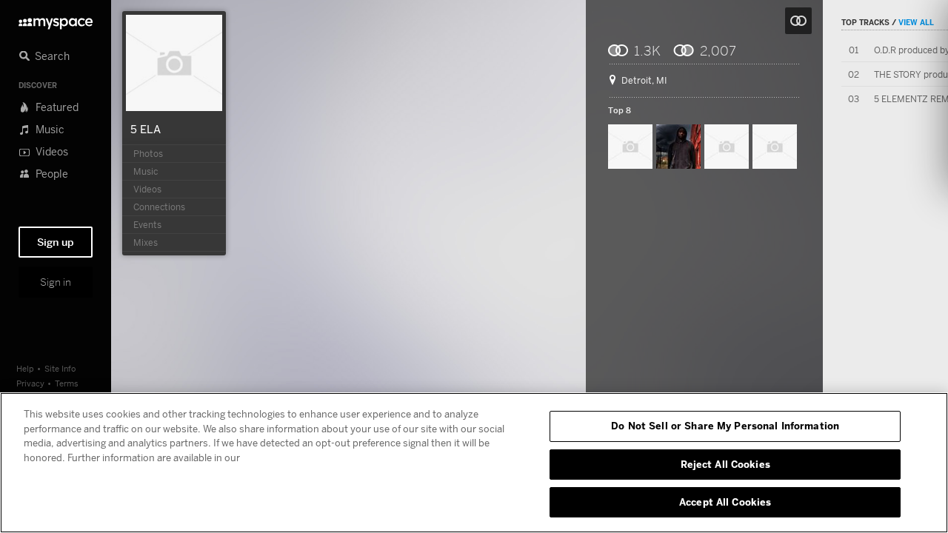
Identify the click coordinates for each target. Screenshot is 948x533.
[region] (474, 462)
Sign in (55, 282)
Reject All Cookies (725, 464)
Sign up (55, 242)
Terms (67, 383)
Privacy (30, 383)
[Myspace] (56, 19)
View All (916, 22)
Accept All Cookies (725, 502)
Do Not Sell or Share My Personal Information (725, 425)
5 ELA (145, 128)
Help (25, 368)
